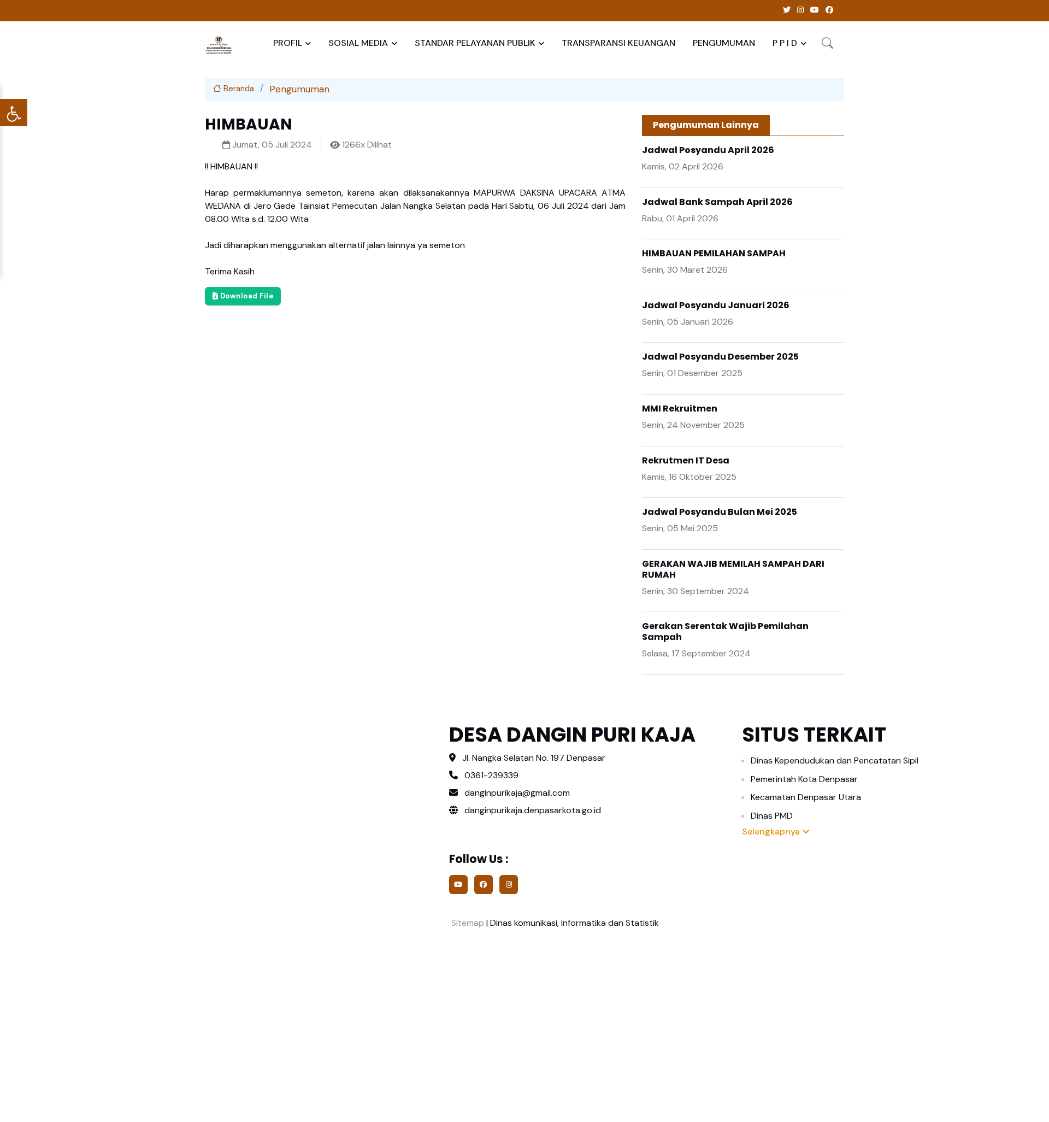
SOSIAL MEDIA (358, 43)
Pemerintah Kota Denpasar (804, 779)
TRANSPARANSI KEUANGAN (618, 43)
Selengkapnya (772, 831)
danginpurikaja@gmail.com (517, 792)
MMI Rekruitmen (679, 408)
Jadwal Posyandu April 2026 (708, 150)
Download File (245, 296)
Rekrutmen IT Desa (685, 460)
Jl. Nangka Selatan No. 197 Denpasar (533, 757)
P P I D (785, 43)
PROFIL (287, 43)
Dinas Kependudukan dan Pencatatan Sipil (834, 760)
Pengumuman (299, 89)
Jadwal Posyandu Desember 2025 (720, 356)
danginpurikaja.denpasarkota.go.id (531, 810)
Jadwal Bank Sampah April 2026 (717, 202)
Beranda (237, 88)
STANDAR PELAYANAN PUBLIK (475, 43)
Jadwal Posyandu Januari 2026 (715, 305)
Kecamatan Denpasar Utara (806, 797)
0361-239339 (491, 775)
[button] (827, 42)
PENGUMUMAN (724, 43)
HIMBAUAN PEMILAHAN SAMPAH (714, 253)
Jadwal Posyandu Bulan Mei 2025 (719, 512)
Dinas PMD (772, 815)
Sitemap (466, 923)
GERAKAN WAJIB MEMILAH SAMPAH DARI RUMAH (733, 569)
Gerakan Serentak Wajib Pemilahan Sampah (725, 631)
